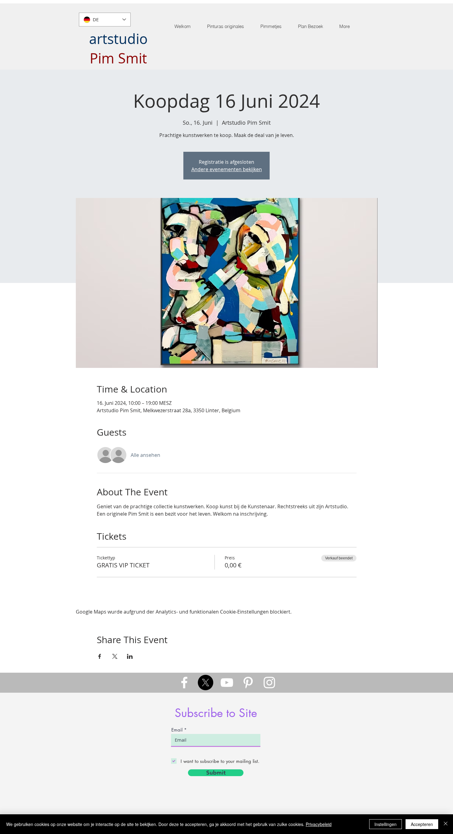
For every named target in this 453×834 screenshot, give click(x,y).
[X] (205, 682)
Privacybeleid (319, 824)
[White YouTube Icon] (227, 682)
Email (176, 729)
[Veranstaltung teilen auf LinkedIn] (130, 656)
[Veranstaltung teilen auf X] (115, 656)
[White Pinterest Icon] (248, 682)
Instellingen (385, 824)
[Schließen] (445, 824)
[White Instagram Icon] (269, 682)
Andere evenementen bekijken (226, 169)
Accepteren (422, 824)
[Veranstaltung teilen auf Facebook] (100, 656)
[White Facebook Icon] (184, 682)
